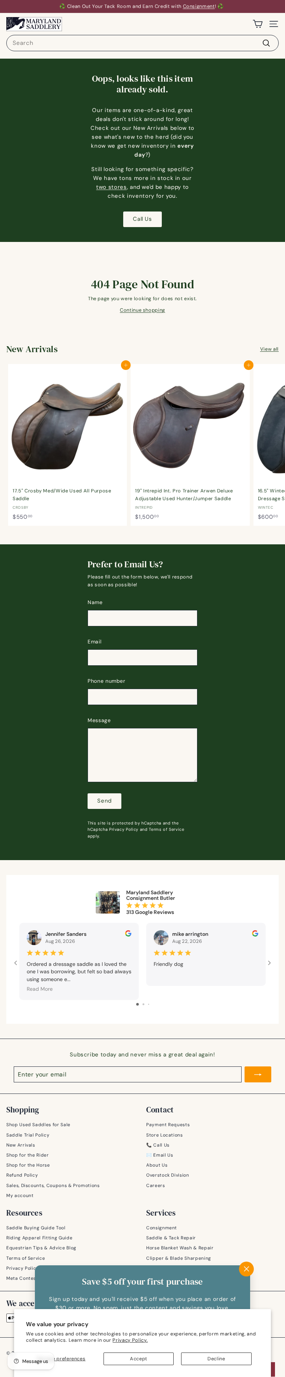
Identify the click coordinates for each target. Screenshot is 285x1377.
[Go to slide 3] (148, 1004)
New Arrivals (20, 1145)
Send (104, 800)
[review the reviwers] (128, 934)
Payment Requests (168, 1125)
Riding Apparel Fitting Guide (39, 1238)
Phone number (106, 681)
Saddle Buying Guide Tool (36, 1228)
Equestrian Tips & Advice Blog (41, 1248)
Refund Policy (22, 1175)
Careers (155, 1186)
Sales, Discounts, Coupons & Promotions (53, 1186)
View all (269, 349)
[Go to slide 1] (137, 1004)
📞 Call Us (158, 1145)
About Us (156, 1165)
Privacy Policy (123, 829)
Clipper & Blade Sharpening (178, 1258)
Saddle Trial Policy (27, 1135)
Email (94, 641)
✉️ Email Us (159, 1155)
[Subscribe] (258, 1074)
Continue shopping (142, 310)
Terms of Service (166, 829)
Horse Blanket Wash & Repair (180, 1248)
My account (20, 1196)
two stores (111, 187)
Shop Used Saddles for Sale (38, 1125)
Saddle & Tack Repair (171, 1238)
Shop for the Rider (27, 1155)
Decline (216, 1358)
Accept (138, 1358)
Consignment (199, 6)
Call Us (142, 219)
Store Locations (164, 1135)
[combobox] (142, 43)
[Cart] (257, 24)
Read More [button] (40, 989)
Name (95, 602)
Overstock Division (167, 1175)
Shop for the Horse (28, 1165)
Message (99, 720)
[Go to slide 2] (143, 1004)
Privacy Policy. (130, 1340)
